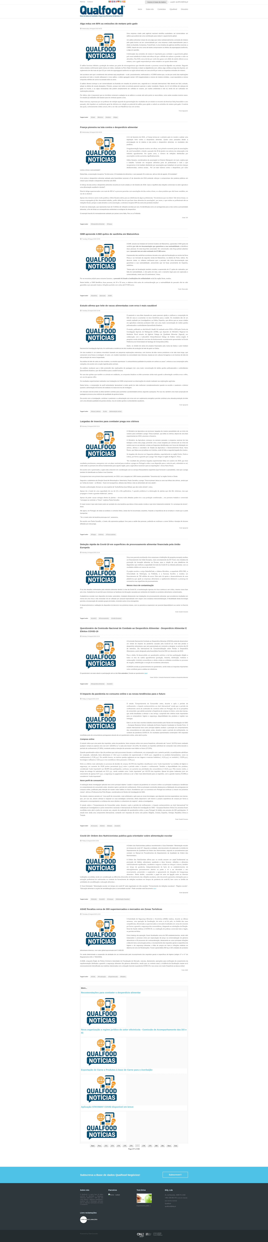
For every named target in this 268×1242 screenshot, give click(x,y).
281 (162, 1146)
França (110, 224)
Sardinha (94, 295)
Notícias (82, 2)
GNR (110, 295)
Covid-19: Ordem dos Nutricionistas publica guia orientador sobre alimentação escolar (126, 836)
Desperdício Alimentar (98, 224)
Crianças (110, 899)
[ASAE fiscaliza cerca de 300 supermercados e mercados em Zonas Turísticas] (102, 933)
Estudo (110, 826)
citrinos (101, 534)
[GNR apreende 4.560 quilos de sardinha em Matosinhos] (102, 258)
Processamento (104, 618)
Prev (99, 1146)
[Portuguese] (109, 1)
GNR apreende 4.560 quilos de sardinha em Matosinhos (109, 234)
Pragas (94, 534)
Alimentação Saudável (123, 899)
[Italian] (121, 1)
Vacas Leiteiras (96, 411)
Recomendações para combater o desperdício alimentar (111, 992)
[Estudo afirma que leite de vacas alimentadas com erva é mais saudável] (102, 329)
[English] (112, 1)
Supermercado (113, 976)
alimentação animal (115, 411)
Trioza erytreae (111, 534)
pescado (102, 295)
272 (106, 1146)
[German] (118, 1)
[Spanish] (124, 1)
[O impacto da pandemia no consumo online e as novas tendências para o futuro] (102, 718)
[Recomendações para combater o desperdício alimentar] (103, 1012)
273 (112, 1146)
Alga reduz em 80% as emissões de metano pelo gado (109, 23)
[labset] (114, 1195)
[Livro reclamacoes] (88, 1219)
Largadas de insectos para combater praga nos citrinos (109, 421)
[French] (115, 1)
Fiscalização (102, 976)
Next (169, 1146)
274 (118, 1146)
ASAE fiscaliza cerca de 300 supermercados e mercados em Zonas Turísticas (121, 909)
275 (125, 1146)
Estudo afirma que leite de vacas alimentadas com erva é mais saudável (118, 305)
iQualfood (173, 9)
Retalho (123, 976)
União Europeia (116, 618)
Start (92, 1146)
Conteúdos (162, 9)
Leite (105, 411)
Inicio (140, 9)
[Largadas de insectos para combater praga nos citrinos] (102, 445)
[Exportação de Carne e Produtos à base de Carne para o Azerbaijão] (103, 1089)
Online (103, 826)
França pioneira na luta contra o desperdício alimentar (109, 127)
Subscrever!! (175, 1175)
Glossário (184, 9)
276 (131, 1146)
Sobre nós (150, 9)
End (175, 1146)
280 (156, 1146)
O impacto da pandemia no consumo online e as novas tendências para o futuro (122, 694)
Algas (115, 117)
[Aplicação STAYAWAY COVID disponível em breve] (103, 1126)
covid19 (94, 618)
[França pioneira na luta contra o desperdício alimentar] (102, 151)
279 (150, 1146)
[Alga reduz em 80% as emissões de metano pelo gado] (102, 47)
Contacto (90, 2)
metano (108, 117)
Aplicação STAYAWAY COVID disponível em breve (107, 1107)
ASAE (93, 976)
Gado (93, 117)
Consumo (94, 826)
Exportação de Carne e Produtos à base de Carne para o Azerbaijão (117, 1070)
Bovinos (100, 117)
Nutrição (94, 899)
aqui (146, 673)
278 (143, 1146)
